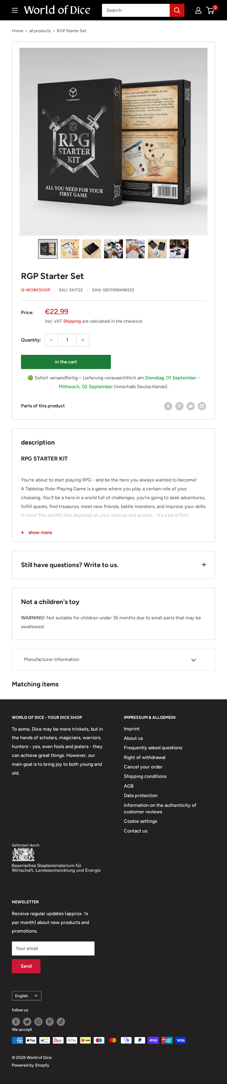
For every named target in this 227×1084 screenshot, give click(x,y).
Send (26, 966)
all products (40, 30)
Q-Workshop (35, 290)
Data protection (141, 795)
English (21, 995)
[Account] (198, 10)
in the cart (66, 362)
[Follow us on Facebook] (16, 1022)
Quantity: (31, 340)
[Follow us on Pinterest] (50, 1022)
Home (17, 30)
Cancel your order (143, 767)
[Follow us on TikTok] (61, 1022)
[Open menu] (15, 10)
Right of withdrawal (145, 757)
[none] (48, 249)
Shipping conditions (145, 776)
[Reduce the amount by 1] (51, 340)
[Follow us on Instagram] (38, 1022)
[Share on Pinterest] (179, 405)
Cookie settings (140, 821)
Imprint (132, 729)
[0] (210, 10)
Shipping (72, 321)
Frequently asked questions (153, 747)
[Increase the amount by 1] (83, 340)
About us (133, 738)
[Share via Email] (202, 405)
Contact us (135, 831)
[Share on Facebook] (168, 405)
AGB (129, 786)
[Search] (177, 10)
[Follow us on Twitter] (27, 1022)
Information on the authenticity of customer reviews (160, 808)
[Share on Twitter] (191, 405)
